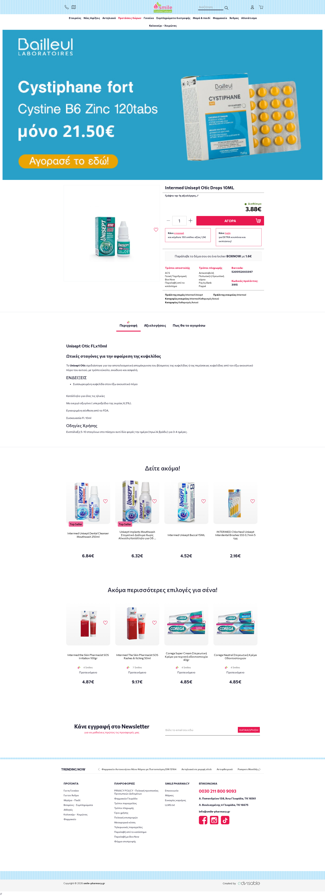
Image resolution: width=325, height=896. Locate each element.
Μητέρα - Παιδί (72, 800)
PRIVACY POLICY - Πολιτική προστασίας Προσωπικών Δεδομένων (136, 792)
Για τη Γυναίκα (71, 790)
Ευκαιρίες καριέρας (175, 800)
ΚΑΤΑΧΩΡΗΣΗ (248, 730)
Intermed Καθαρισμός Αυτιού (204, 298)
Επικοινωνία (171, 790)
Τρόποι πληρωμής (124, 808)
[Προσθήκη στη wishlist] (105, 501)
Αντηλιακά (109, 17)
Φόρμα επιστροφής (125, 841)
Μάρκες (169, 795)
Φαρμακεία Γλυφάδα (125, 798)
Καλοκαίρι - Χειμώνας (163, 25)
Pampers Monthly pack (251, 769)
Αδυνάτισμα (249, 17)
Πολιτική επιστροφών (126, 817)
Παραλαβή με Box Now (126, 836)
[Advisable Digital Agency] (241, 883)
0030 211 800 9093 (217, 791)
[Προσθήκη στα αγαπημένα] (156, 229)
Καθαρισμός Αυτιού (188, 302)
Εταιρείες (75, 17)
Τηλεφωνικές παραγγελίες (128, 827)
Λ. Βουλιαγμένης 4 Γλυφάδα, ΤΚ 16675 (223, 804)
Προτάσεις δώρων (129, 17)
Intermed (241, 294)
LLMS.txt (170, 805)
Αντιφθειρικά (225, 769)
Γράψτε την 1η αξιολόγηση (180, 195)
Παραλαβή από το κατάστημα (130, 831)
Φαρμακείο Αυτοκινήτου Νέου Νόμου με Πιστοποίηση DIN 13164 (139, 769)
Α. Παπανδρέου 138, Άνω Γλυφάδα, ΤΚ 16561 (227, 798)
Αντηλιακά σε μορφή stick (196, 769)
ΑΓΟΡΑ (230, 221)
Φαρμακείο (220, 17)
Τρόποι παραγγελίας (125, 803)
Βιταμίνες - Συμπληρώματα (78, 805)
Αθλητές (68, 809)
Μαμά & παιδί (201, 17)
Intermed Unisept (194, 294)
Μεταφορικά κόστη (124, 822)
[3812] (112, 233)
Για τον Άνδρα (71, 795)
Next (260, 769)
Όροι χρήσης (121, 812)
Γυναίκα (149, 17)
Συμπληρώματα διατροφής (173, 17)
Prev (99, 769)
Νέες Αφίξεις (92, 17)
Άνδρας (234, 17)
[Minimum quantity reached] (168, 220)
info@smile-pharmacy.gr (214, 811)
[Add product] (191, 220)
